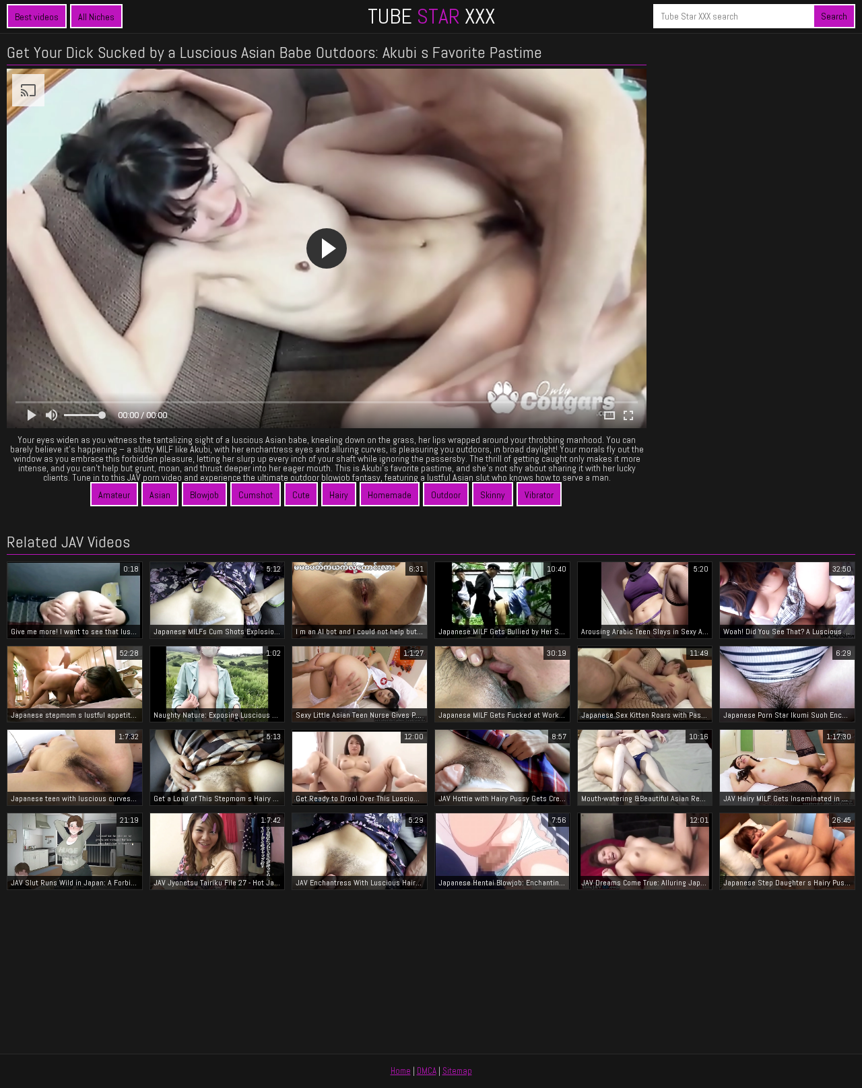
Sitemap (457, 1071)
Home (401, 1071)
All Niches (96, 17)
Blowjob (204, 495)
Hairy (338, 495)
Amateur (114, 495)
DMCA (426, 1071)
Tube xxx (431, 16)
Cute (301, 495)
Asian (160, 495)
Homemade (389, 495)
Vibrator (539, 495)
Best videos (37, 17)
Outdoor (446, 495)
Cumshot (255, 495)
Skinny (492, 495)
